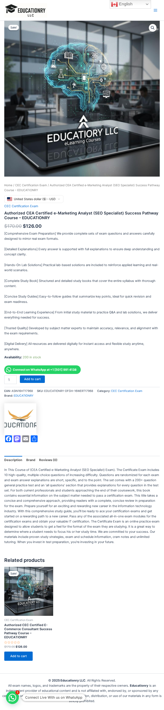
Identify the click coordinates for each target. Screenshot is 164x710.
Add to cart (32, 379)
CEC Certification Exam (31, 185)
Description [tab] (13, 460)
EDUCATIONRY (24, 395)
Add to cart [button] (18, 656)
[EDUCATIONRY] (20, 419)
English (125, 4)
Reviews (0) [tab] (48, 460)
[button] (153, 28)
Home (8, 185)
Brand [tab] (30, 460)
